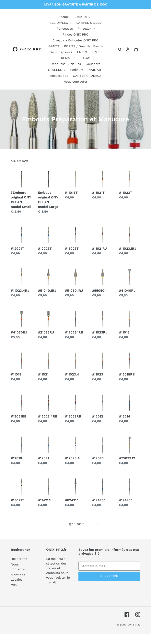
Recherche (19, 559)
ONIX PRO (134, 624)
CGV (14, 585)
